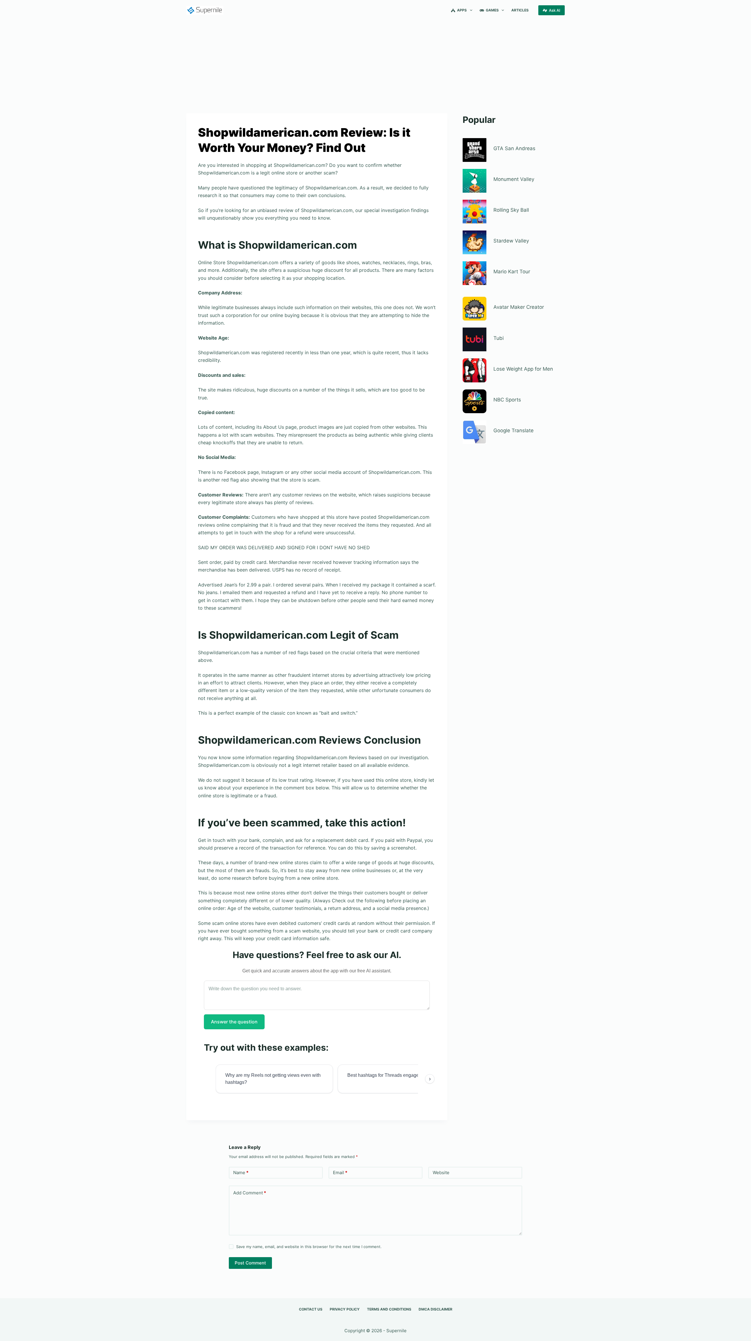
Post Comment (250, 1263)
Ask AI (554, 10)
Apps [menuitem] (462, 10)
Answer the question (234, 1022)
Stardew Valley (511, 241)
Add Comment (249, 1193)
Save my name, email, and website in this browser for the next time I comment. (309, 1246)
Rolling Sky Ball (511, 210)
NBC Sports (507, 400)
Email (340, 1172)
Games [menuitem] (492, 10)
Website (441, 1172)
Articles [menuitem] (520, 10)
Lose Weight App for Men (523, 369)
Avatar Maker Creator (518, 307)
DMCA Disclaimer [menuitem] (435, 1309)
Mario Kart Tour (511, 271)
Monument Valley (513, 179)
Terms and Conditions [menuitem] (389, 1309)
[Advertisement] (375, 64)
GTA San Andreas (514, 148)
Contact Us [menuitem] (310, 1309)
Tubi (498, 338)
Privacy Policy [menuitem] (345, 1309)
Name (240, 1172)
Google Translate (513, 430)
